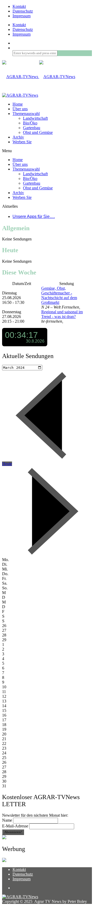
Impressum (22, 16)
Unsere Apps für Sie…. (34, 216)
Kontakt (19, 6)
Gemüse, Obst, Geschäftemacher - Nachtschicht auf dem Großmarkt (59, 295)
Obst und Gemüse (38, 132)
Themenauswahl (26, 113)
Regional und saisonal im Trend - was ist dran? (62, 314)
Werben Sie (22, 142)
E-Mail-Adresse (15, 826)
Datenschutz (23, 11)
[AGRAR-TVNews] (38, 76)
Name (7, 820)
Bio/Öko (30, 123)
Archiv (18, 137)
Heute (7, 464)
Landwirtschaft (35, 118)
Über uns (20, 109)
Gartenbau (31, 127)
